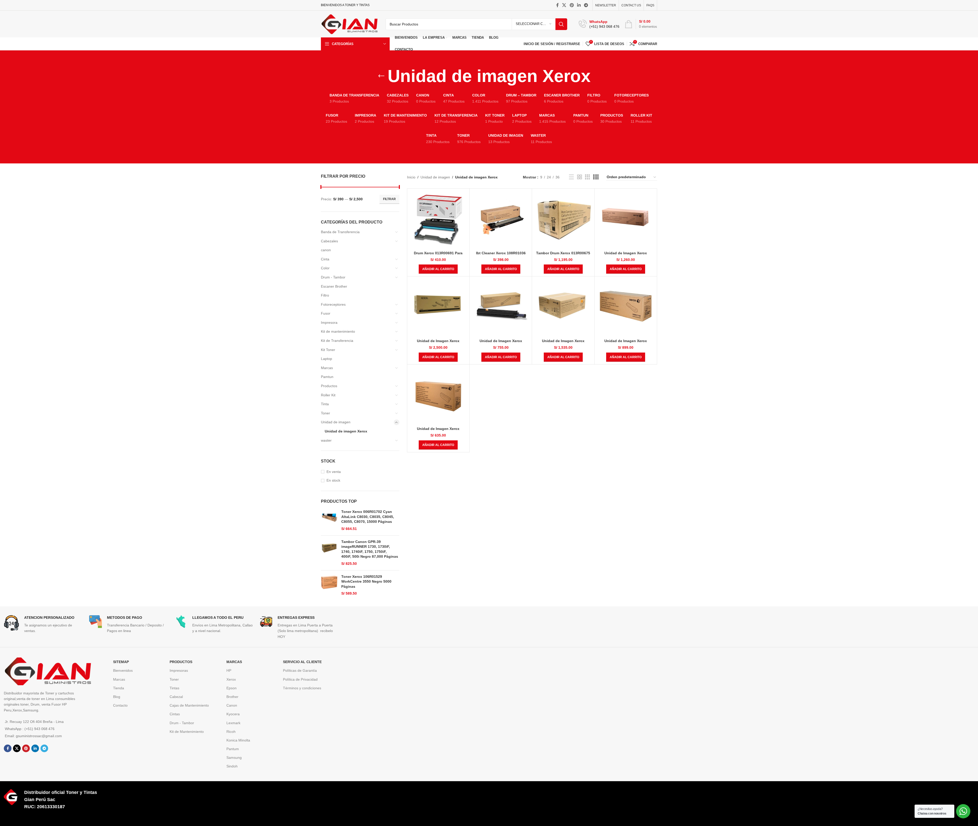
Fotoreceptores (333, 304)
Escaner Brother (334, 286)
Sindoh (232, 766)
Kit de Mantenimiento (187, 732)
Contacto (120, 705)
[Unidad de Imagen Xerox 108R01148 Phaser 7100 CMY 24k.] (625, 307)
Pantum (232, 749)
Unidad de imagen (335, 422)
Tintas (174, 688)
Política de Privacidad (300, 679)
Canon (231, 705)
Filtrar (389, 199)
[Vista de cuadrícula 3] (587, 177)
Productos (329, 386)
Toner (325, 413)
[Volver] (381, 76)
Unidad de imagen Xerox (346, 431)
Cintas (175, 714)
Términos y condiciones (302, 688)
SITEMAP (121, 662)
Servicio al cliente (302, 662)
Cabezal (176, 697)
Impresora (329, 322)
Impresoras (179, 670)
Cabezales (329, 241)
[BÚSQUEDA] (561, 24)
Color (325, 268)
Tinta (325, 404)
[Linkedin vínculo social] (578, 5)
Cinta (325, 259)
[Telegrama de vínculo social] (586, 5)
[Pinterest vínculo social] (571, 5)
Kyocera (233, 714)
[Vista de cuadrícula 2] (579, 177)
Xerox (231, 679)
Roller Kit (328, 395)
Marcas (327, 368)
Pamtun (327, 377)
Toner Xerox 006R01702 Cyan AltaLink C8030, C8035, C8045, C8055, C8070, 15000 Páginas (367, 517)
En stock (333, 480)
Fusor (325, 313)
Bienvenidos (123, 670)
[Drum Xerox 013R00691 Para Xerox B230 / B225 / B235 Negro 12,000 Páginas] (438, 219)
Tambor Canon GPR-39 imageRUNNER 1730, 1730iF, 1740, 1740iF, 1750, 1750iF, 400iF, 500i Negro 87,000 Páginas (369, 549)
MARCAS (234, 662)
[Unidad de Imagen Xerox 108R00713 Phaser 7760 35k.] (438, 307)
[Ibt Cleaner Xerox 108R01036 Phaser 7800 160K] (500, 219)
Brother (232, 697)
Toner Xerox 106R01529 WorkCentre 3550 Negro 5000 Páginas (366, 582)
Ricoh (231, 732)
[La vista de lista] (571, 177)
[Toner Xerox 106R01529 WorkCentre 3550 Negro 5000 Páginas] (329, 585)
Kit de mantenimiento (338, 331)
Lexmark (233, 723)
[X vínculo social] (564, 5)
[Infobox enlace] (599, 24)
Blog (116, 697)
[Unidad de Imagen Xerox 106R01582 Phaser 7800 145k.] (625, 219)
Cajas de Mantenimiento (189, 705)
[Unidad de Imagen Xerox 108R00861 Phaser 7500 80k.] (500, 307)
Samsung (234, 757)
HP (228, 670)
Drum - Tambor (333, 277)
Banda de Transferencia (340, 232)
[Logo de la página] (349, 24)
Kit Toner (328, 350)
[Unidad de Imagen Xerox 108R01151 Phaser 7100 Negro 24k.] (438, 395)
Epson (231, 688)
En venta (334, 472)
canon (326, 250)
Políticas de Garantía (300, 670)
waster (326, 440)
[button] (438, 269)
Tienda (118, 688)
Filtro (325, 295)
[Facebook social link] (557, 5)
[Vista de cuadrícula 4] (596, 177)
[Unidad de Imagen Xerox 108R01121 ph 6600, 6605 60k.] (563, 307)
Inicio (411, 177)
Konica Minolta (238, 740)
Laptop (326, 359)
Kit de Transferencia (337, 341)
